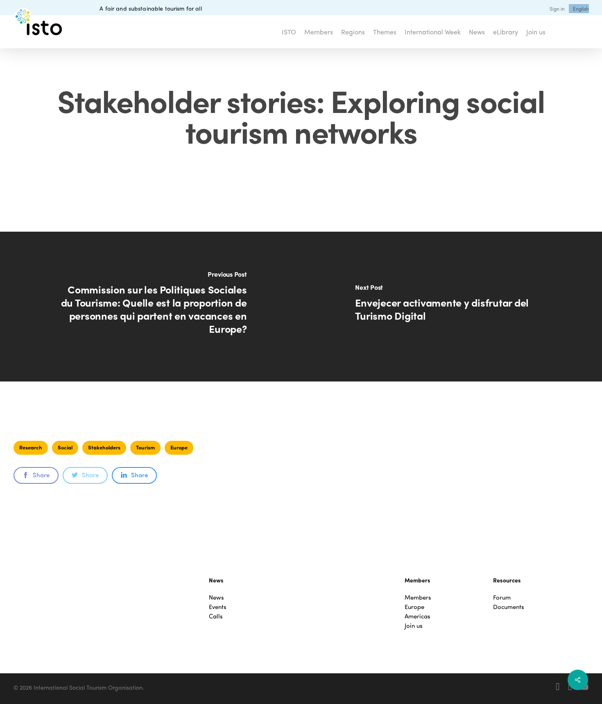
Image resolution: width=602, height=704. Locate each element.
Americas (417, 616)
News (216, 597)
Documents (508, 607)
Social (65, 447)
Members (418, 597)
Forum (502, 597)
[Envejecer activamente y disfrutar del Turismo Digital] (451, 306)
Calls (216, 616)
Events (217, 607)
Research (30, 447)
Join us (414, 626)
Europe (179, 447)
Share (41, 474)
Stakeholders (104, 447)
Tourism (145, 447)
